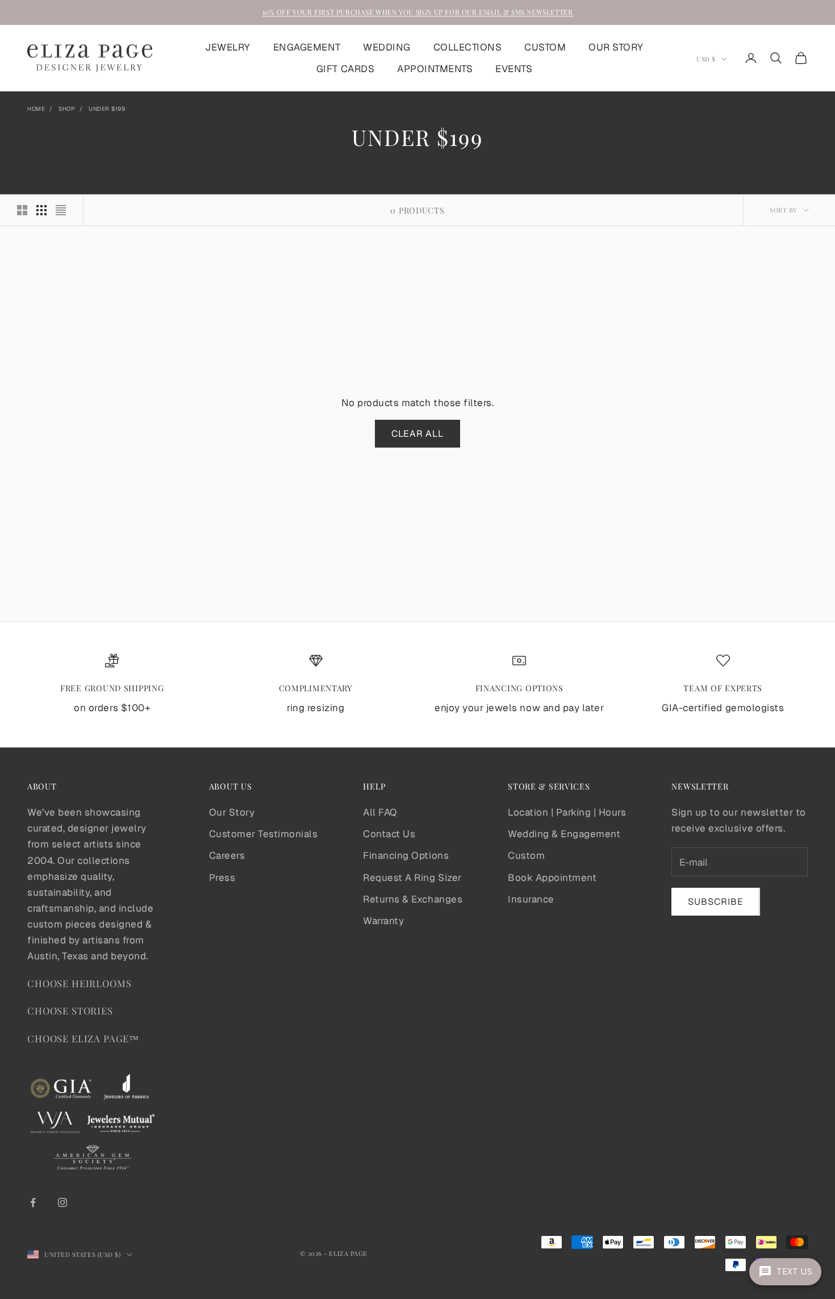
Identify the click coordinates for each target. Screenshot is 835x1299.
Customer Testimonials (263, 834)
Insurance (531, 899)
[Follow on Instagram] (62, 1202)
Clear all (417, 434)
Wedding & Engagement (564, 834)
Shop (67, 108)
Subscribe (716, 902)
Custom (526, 855)
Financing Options (406, 855)
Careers (227, 855)
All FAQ (380, 812)
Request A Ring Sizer (412, 877)
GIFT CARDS (345, 68)
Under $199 (107, 108)
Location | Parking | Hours (567, 812)
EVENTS (513, 68)
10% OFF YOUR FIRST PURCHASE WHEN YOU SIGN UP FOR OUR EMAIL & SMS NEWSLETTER (417, 11)
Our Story (232, 812)
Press (222, 877)
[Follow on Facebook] (33, 1202)
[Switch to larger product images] (22, 210)
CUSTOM (545, 47)
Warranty (383, 920)
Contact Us (389, 834)
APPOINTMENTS (435, 68)
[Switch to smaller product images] (41, 210)
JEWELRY (227, 47)
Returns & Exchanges (412, 899)
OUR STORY (616, 47)
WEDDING (387, 47)
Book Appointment (552, 877)
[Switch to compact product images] (61, 210)
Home (36, 108)
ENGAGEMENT (306, 47)
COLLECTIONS (467, 47)
